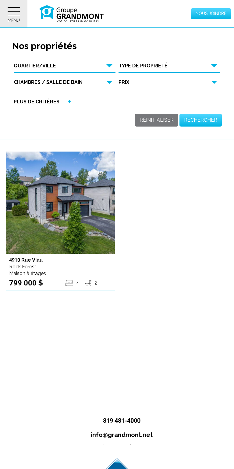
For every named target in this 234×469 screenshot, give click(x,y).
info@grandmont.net (121, 435)
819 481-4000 (120, 420)
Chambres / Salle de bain (48, 82)
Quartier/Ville (35, 66)
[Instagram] (117, 449)
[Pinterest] (130, 449)
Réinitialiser (157, 120)
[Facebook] (103, 449)
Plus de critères (36, 102)
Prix (124, 82)
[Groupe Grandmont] (72, 13)
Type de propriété (143, 66)
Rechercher (200, 120)
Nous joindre (211, 13)
